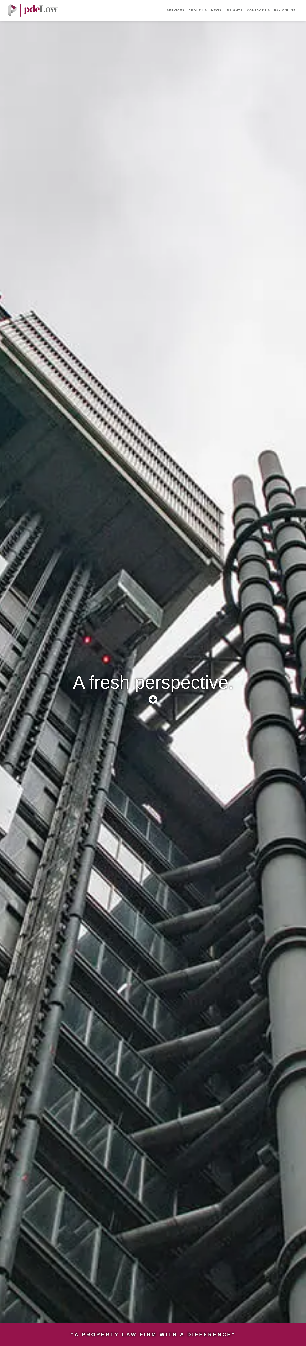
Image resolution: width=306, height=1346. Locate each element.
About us (198, 10)
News (216, 10)
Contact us (258, 10)
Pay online (285, 10)
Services (175, 10)
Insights (234, 10)
